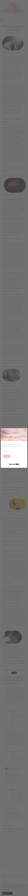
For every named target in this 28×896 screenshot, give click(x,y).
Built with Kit (14, 464)
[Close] (25, 430)
